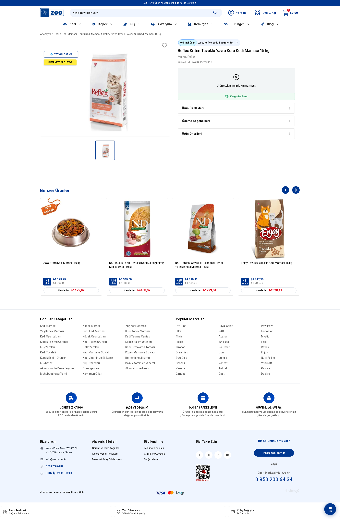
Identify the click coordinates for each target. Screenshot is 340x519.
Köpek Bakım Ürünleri (138, 341)
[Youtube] (227, 455)
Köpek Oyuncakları (94, 336)
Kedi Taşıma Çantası (138, 336)
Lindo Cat (267, 331)
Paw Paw (267, 325)
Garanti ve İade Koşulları (105, 448)
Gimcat (180, 347)
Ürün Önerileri (192, 133)
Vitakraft (266, 363)
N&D (221, 331)
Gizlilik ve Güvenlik (154, 453)
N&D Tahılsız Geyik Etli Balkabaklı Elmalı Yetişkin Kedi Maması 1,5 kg (199, 264)
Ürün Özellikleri (193, 108)
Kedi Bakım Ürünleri (95, 341)
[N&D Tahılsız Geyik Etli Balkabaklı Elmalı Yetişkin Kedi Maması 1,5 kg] (203, 229)
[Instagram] (218, 455)
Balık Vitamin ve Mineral (140, 363)
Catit (222, 373)
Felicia (180, 341)
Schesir (180, 363)
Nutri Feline (268, 357)
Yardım (241, 13)
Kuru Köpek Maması (137, 331)
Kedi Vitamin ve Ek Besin (98, 357)
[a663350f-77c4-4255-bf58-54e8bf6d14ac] (203, 473)
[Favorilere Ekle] (164, 45)
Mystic (265, 336)
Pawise (265, 368)
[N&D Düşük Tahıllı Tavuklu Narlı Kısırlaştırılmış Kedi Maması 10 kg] (137, 229)
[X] (209, 455)
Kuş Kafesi (46, 363)
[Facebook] (200, 455)
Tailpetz (224, 368)
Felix (264, 341)
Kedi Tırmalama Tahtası (140, 347)
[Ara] (215, 13)
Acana (223, 336)
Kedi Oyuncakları (50, 336)
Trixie (179, 336)
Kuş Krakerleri (91, 363)
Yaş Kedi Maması (136, 325)
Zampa (180, 368)
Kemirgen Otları (92, 373)
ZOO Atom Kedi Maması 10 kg (61, 262)
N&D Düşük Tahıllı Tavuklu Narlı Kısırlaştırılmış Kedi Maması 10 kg (136, 264)
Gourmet (224, 347)
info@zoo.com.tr (274, 452)
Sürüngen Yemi (92, 368)
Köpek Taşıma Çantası (54, 341)
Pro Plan (181, 325)
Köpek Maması (92, 325)
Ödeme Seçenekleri (196, 121)
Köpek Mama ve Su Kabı (140, 352)
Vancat (223, 363)
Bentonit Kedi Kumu (137, 357)
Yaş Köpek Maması (52, 331)
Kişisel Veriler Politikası (105, 453)
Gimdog (181, 373)
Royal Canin (226, 325)
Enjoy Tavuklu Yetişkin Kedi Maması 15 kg (266, 262)
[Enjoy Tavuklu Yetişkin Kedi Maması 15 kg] (269, 229)
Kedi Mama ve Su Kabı (96, 352)
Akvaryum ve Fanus (137, 368)
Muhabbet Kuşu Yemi (53, 373)
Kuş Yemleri (47, 347)
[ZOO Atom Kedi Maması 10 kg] (71, 229)
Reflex (265, 347)
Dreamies (182, 352)
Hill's (178, 331)
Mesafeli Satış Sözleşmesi (107, 459)
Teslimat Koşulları (154, 448)
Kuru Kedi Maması (94, 331)
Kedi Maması (48, 325)
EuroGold (181, 357)
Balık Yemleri (91, 347)
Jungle (223, 357)
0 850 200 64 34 (274, 479)
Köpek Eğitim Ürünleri (53, 357)
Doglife (265, 373)
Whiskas (224, 341)
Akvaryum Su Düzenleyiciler (57, 368)
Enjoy (264, 352)
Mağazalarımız (152, 459)
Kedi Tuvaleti (48, 352)
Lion (221, 352)
